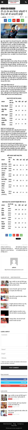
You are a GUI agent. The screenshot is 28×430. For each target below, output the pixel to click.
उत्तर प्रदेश (2, 285)
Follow (23, 382)
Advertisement (7, 423)
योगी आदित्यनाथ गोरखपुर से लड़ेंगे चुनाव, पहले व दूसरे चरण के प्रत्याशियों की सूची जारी (21, 248)
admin (4, 17)
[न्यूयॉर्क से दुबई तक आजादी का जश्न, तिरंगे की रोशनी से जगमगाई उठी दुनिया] (5, 313)
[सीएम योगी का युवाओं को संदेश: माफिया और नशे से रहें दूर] (5, 298)
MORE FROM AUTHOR (15, 277)
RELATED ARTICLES (5, 277)
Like (25, 379)
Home (2, 6)
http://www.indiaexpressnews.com (14, 269)
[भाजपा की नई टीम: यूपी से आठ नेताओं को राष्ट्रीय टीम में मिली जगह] (5, 290)
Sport (3, 8)
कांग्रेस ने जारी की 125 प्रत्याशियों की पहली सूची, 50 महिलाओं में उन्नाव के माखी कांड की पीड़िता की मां (7, 249)
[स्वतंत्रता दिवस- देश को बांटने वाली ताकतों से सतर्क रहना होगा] (5, 320)
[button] (26, 2)
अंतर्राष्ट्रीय (2, 315)
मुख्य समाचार (12, 8)
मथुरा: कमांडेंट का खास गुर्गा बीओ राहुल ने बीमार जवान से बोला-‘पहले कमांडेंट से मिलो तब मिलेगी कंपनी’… (18, 283)
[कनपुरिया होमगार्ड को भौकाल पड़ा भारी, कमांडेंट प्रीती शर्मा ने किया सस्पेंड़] (5, 305)
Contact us (20, 423)
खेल (7, 8)
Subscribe (23, 386)
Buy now (14, 425)
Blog (14, 423)
